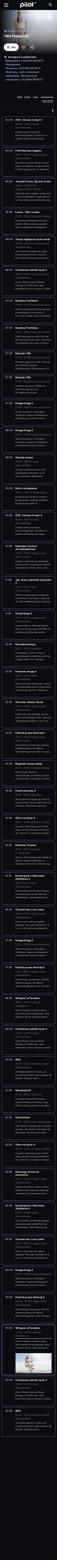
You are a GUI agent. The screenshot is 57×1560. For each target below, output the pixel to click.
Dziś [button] (19, 97)
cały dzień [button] (47, 100)
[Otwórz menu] (6, 5)
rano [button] (35, 97)
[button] (52, 110)
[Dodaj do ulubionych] (23, 47)
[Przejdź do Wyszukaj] (50, 5)
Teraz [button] (27, 97)
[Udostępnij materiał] (31, 47)
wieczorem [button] (47, 97)
